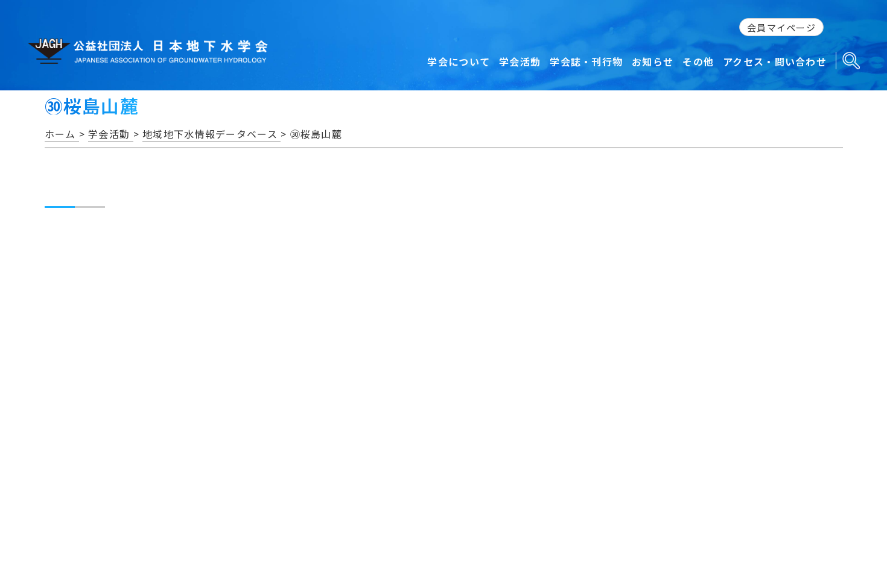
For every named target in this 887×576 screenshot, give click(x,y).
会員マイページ (781, 27)
